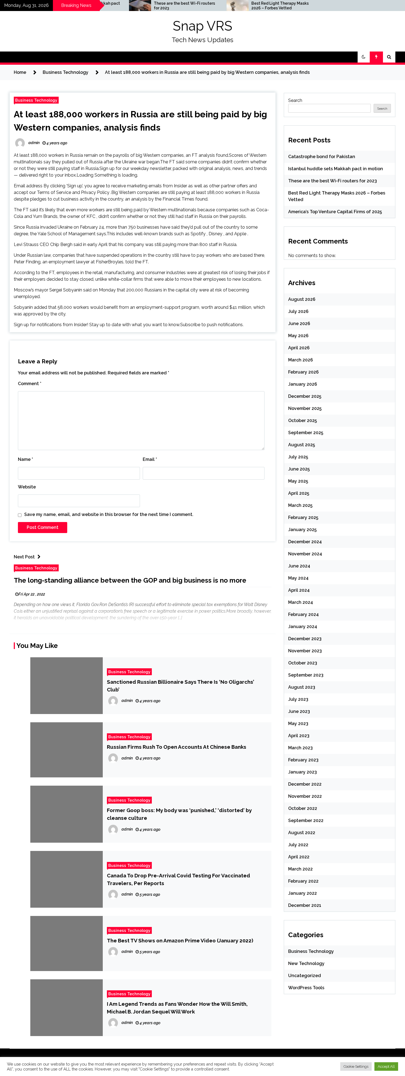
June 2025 (299, 469)
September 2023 (305, 675)
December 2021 (304, 905)
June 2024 (299, 566)
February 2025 (303, 517)
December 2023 (305, 638)
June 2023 (299, 711)
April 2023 (298, 735)
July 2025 (298, 456)
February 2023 (303, 760)
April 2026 (299, 347)
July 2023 (298, 699)
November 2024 (305, 553)
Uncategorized (304, 975)
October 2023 (302, 663)
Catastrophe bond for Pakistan (321, 156)
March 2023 (300, 747)
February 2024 (303, 614)
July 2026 (298, 311)
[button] (364, 57)
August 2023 (301, 687)
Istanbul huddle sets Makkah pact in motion (335, 168)
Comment (29, 383)
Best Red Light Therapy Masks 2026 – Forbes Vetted (251, 5)
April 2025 (298, 493)
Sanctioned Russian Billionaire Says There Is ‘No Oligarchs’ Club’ (180, 686)
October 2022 (302, 808)
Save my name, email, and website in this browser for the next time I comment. (108, 514)
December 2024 (305, 541)
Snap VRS (202, 26)
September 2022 (305, 820)
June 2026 (299, 323)
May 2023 (298, 723)
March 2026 (300, 360)
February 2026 (303, 372)
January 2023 (302, 772)
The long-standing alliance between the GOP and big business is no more (130, 580)
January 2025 (302, 529)
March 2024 (300, 602)
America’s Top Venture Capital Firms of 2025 (335, 211)
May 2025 (298, 481)
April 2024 (299, 590)
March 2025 (300, 505)
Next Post (24, 556)
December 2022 (305, 784)
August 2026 (301, 299)
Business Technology (36, 100)
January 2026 (302, 384)
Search (295, 100)
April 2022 (298, 856)
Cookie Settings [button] (356, 1066)
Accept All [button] (386, 1066)
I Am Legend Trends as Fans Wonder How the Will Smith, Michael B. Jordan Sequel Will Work (177, 1008)
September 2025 (305, 432)
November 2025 (305, 408)
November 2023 (305, 650)
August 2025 (301, 444)
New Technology (306, 963)
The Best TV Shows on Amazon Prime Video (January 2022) (180, 940)
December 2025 (304, 396)
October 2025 (302, 420)
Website (27, 487)
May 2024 (298, 578)
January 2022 (302, 893)
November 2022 (305, 796)
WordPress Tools (306, 987)
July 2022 (298, 844)
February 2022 (303, 881)
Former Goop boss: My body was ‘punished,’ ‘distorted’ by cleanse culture (179, 814)
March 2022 (300, 869)
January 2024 (302, 626)
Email (150, 459)
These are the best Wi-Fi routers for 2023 (156, 5)
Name (25, 459)
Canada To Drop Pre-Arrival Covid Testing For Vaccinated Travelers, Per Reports (178, 879)
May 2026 (298, 335)
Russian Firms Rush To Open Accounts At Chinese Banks (176, 747)
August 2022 (301, 832)
